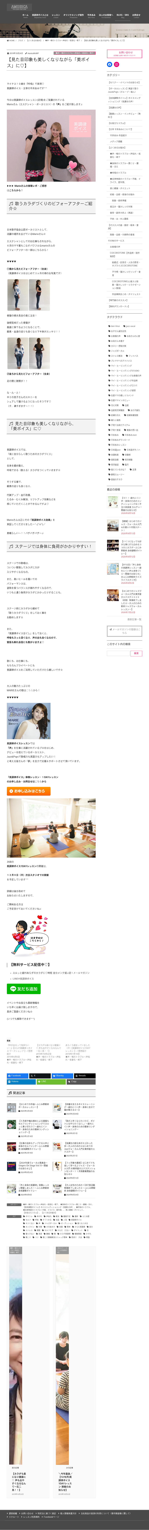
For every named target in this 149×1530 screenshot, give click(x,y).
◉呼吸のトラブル (83, 1207)
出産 (127, 405)
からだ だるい (63, 1230)
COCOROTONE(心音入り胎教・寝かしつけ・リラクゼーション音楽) (126, 285)
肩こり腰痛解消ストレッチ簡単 (55, 1237)
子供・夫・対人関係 (119, 219)
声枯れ (49, 1216)
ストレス (29, 1230)
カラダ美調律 (65, 1234)
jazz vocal (130, 326)
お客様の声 (115, 247)
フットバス (133, 356)
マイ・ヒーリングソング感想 (123, 391)
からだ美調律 (80, 1227)
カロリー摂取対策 (118, 346)
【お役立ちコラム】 (31, 1213)
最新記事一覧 (134, 619)
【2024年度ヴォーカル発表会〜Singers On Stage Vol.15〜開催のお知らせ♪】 (33, 1166)
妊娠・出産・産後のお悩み (122, 195)
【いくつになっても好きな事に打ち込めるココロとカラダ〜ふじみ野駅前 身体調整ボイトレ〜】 (131, 548)
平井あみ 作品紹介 (118, 136)
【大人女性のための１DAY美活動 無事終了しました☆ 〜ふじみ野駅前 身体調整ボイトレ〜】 (79, 1188)
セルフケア (49, 1230)
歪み (91, 1227)
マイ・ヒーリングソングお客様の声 (126, 376)
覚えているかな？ (118, 470)
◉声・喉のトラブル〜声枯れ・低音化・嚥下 (75, 53)
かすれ (88, 1234)
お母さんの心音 (133, 336)
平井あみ (115, 435)
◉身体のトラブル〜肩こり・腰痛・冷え (76, 1205)
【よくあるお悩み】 (49, 1213)
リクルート (14, 1517)
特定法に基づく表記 (47, 1514)
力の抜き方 (50, 1227)
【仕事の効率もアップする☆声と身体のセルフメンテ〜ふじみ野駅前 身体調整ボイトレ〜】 (33, 1146)
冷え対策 (115, 405)
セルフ (28, 1220)
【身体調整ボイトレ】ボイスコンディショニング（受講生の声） (48, 1207)
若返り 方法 (76, 1237)
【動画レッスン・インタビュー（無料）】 (124, 115)
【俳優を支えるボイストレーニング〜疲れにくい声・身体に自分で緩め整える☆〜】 (79, 1107)
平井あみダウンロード (120, 440)
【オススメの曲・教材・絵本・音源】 (123, 227)
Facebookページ (51, 1517)
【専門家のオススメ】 (118, 300)
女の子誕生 (135, 410)
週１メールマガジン (79, 973)
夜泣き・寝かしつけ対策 (121, 207)
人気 (65, 1220)
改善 (61, 1227)
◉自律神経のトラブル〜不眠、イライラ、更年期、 (43, 1210)
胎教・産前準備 (119, 201)
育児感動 (128, 460)
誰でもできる (82, 1223)
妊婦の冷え (115, 415)
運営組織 (13, 1514)
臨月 (127, 465)
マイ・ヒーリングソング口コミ (124, 386)
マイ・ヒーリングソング (121, 366)
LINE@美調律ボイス (23, 979)
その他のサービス (116, 241)
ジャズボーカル (51, 1223)
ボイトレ (29, 1216)
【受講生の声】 (115, 108)
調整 (38, 1230)
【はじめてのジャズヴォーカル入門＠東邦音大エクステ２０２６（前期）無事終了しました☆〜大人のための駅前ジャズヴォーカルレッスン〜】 (131, 600)
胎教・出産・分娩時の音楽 (122, 235)
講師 (76, 1216)
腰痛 (48, 1234)
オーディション (67, 1223)
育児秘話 (115, 465)
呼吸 (37, 1220)
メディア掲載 (116, 142)
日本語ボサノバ (133, 450)
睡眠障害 (78, 1234)
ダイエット (78, 1230)
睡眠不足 (66, 1216)
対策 (40, 1227)
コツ (37, 1237)
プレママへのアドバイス (121, 361)
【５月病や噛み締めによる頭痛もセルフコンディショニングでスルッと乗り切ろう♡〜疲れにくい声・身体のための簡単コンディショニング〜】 (33, 1127)
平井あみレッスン (118, 445)
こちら (29, 690)
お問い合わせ (27, 1514)
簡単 (68, 1227)
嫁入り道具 (115, 420)
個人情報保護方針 (68, 1514)
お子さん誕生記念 (118, 331)
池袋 (57, 1220)
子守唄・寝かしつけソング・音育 (126, 273)
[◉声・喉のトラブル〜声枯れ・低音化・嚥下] (15, 1356)
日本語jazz (115, 450)
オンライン (30, 1227)
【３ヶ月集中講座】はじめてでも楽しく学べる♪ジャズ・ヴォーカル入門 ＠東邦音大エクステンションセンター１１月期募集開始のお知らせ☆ (79, 1168)
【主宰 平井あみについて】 (120, 129)
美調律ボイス (76, 1220)
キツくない (30, 1223)
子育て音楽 (115, 430)
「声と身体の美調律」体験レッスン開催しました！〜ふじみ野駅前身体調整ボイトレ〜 (33, 1188)
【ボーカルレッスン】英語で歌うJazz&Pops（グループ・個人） (123, 90)
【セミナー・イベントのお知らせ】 (124, 83)
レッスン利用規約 (31, 1517)
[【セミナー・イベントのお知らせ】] (62, 1356)
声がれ (39, 1216)
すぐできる (47, 1220)
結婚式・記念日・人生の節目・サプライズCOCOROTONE (126, 264)
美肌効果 (115, 460)
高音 (40, 1234)
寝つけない (30, 1234)
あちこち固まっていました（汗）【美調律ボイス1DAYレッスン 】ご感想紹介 (77, 1048)
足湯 (134, 470)
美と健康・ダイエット (74, 1210)
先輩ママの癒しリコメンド (122, 396)
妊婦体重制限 (132, 415)
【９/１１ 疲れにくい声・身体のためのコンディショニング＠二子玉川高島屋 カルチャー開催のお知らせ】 (131, 504)
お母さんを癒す (117, 341)
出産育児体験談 (117, 410)
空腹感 (128, 455)
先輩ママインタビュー (120, 401)
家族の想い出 (132, 430)
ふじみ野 (85, 1216)
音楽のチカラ (116, 480)
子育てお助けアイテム (120, 425)
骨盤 (88, 1237)
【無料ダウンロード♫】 (119, 307)
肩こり (28, 1237)
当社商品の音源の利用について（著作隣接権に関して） (106, 1514)
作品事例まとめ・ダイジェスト (126, 294)
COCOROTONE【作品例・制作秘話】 (125, 255)
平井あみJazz (131, 435)
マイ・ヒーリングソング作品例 (124, 381)
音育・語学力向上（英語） (122, 213)
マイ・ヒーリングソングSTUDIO (125, 371)
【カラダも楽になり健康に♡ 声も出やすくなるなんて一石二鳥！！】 (48, 1048)
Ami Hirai (115, 326)
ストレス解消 (116, 356)
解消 (57, 1216)
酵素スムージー (117, 475)
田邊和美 (115, 455)
